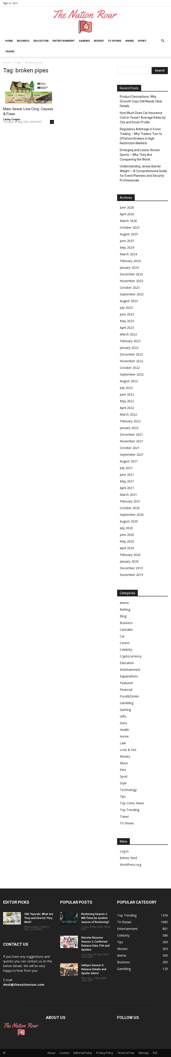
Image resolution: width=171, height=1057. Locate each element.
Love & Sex (128, 750)
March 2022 (128, 414)
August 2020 (129, 521)
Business (23, 40)
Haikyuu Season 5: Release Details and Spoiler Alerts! (93, 969)
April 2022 (127, 408)
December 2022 (131, 354)
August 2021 (129, 461)
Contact (64, 1053)
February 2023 (130, 341)
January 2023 (129, 348)
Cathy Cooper (11, 119)
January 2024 (129, 267)
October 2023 (130, 287)
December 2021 (131, 434)
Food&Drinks (129, 696)
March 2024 (128, 254)
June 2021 (127, 474)
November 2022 (131, 361)
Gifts (123, 716)
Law (123, 743)
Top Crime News (132, 803)
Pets (123, 770)
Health (124, 730)
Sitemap (143, 1053)
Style (123, 783)
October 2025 (130, 227)
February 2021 (130, 501)
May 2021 (127, 481)
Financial (126, 689)
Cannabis (126, 629)
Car (122, 636)
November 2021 (131, 441)
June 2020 (127, 535)
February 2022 (130, 421)
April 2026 (127, 214)
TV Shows (114, 40)
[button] (162, 41)
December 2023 (131, 274)
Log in (124, 851)
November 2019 (131, 575)
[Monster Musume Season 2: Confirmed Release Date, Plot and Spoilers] (69, 942)
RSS (155, 1053)
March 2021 (128, 494)
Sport (142, 40)
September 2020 (132, 514)
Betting (125, 609)
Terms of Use (125, 1053)
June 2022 (127, 394)
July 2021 (126, 468)
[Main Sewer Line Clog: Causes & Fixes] (28, 91)
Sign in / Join (10, 3)
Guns (123, 723)
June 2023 (127, 314)
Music (124, 763)
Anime (129, 40)
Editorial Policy (82, 1053)
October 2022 (130, 368)
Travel (10, 51)
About (51, 1053)
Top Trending (129, 810)
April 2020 (127, 548)
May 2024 (127, 247)
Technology (128, 790)
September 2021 (132, 454)
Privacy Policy (104, 1053)
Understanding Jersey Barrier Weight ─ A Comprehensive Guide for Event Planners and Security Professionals (143, 173)
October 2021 (130, 448)
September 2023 (132, 294)
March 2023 (128, 334)
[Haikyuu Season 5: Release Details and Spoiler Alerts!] (69, 969)
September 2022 (132, 374)
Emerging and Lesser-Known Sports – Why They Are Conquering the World (140, 154)
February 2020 (130, 555)
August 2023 (129, 301)
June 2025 (127, 241)
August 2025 (129, 234)
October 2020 (130, 508)
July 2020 (126, 528)
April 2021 (127, 488)
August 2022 (129, 381)
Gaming (84, 40)
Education (41, 40)
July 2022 (126, 388)
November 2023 (131, 281)
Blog (123, 616)
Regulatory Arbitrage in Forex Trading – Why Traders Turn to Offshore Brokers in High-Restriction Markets (141, 136)
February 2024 (130, 261)
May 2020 (127, 541)
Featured (126, 683)
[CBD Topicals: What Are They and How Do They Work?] (12, 918)
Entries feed (128, 858)
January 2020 (129, 561)
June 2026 (127, 207)
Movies (99, 40)
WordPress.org (130, 864)
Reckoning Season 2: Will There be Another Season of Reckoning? (95, 918)
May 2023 (127, 321)
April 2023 (127, 327)
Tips (123, 796)
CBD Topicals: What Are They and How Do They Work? (38, 918)
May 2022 (127, 401)
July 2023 (126, 307)
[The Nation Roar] (85, 21)
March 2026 (128, 221)
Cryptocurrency (131, 656)
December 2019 (131, 568)
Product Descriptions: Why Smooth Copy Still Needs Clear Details (141, 101)
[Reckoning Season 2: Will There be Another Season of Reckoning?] (69, 918)
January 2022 (129, 428)
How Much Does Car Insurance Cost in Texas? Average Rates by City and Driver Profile (143, 117)
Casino (125, 643)
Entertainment (64, 40)
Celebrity (126, 649)
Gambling (126, 703)
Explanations (129, 676)
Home (9, 40)
